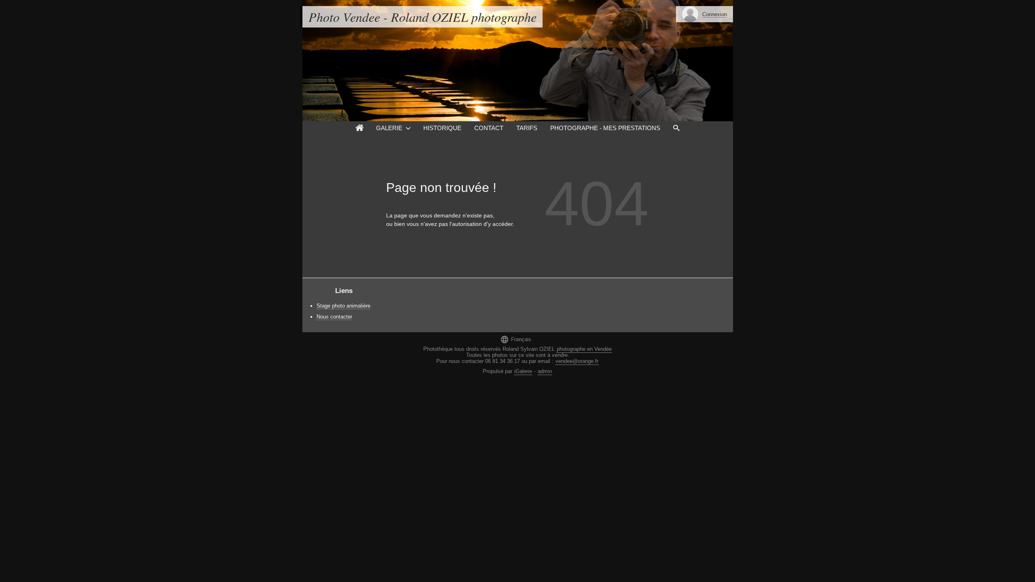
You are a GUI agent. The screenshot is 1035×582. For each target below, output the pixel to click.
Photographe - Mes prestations (605, 127)
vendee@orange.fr (577, 361)
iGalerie (523, 371)
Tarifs (526, 127)
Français (515, 339)
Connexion (714, 14)
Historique (442, 127)
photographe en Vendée (584, 349)
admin (545, 371)
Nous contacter (334, 317)
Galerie (389, 127)
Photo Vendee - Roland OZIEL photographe (422, 16)
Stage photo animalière (343, 306)
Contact (488, 127)
